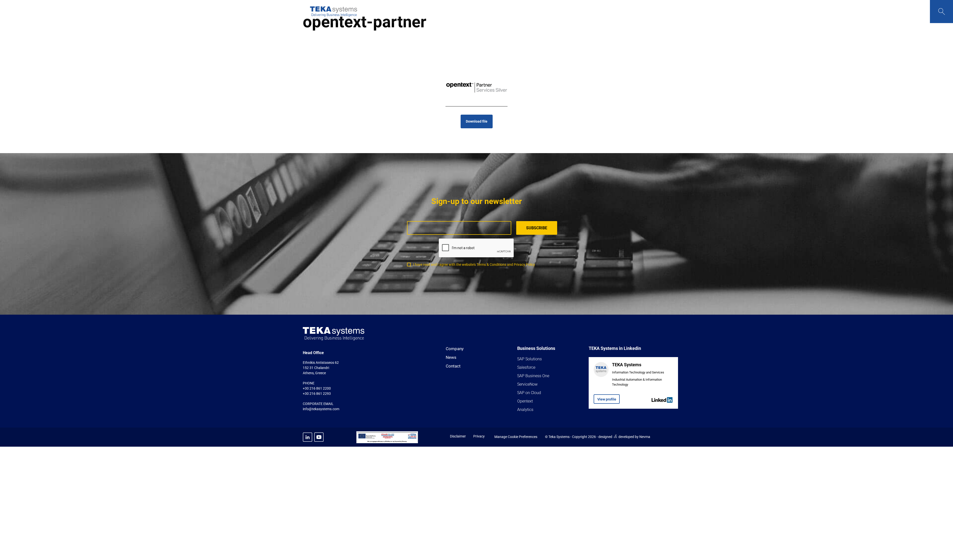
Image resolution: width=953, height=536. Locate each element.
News (451, 357)
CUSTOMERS (545, 11)
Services (513, 11)
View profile (606, 399)
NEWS (573, 11)
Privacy (479, 436)
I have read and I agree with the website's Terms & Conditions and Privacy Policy (474, 265)
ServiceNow (527, 384)
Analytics (525, 409)
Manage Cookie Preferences (515, 437)
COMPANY (435, 11)
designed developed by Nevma (624, 436)
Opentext (525, 401)
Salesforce (526, 367)
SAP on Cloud (529, 392)
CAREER (595, 11)
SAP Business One (533, 375)
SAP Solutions (529, 359)
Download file (476, 121)
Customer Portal (629, 11)
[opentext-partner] (476, 87)
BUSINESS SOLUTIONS (474, 11)
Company (455, 348)
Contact (453, 366)
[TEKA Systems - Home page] (333, 11)
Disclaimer (458, 436)
